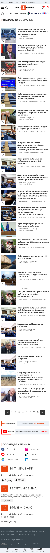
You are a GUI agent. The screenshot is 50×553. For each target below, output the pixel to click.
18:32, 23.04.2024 (24, 280)
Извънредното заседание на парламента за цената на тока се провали (31, 96)
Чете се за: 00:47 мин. (26, 38)
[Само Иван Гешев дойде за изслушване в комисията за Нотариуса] (8, 395)
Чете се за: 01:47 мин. (26, 119)
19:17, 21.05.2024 (23, 101)
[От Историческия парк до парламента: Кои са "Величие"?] (8, 68)
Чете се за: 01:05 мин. (38, 247)
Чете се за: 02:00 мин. (26, 397)
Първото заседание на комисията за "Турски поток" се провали (32, 274)
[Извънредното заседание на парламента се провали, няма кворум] (8, 84)
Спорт (23, 13)
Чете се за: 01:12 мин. (26, 263)
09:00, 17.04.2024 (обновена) (28, 361)
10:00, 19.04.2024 (24, 299)
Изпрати (7, 500)
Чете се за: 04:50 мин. (38, 217)
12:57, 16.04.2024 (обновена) (27, 396)
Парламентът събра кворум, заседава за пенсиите (32, 127)
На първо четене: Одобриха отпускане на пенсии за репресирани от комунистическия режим (31, 210)
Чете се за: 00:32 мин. (38, 85)
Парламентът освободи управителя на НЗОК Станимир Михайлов (30, 342)
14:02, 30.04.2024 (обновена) (28, 229)
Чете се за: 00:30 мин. (38, 166)
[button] (40, 550)
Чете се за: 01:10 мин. (26, 363)
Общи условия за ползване (11, 531)
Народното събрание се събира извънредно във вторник (29, 161)
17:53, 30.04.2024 (24, 217)
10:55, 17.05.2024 (24, 166)
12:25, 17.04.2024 (24, 348)
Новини (9, 13)
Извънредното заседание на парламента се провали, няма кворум (32, 80)
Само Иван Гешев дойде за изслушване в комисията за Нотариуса (31, 391)
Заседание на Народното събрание (30, 325)
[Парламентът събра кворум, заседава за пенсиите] (8, 132)
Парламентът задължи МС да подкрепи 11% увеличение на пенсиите (32, 112)
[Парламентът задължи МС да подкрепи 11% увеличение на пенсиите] (8, 116)
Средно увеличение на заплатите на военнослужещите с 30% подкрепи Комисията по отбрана (30, 377)
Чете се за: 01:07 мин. (38, 315)
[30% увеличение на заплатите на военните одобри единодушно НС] (8, 297)
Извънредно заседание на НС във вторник (32, 257)
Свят (16, 13)
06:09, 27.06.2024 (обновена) (28, 37)
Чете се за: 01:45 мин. (38, 348)
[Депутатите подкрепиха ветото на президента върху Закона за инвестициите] (8, 181)
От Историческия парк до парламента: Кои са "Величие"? (31, 64)
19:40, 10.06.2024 (24, 69)
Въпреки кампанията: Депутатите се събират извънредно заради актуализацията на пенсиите (33, 146)
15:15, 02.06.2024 (24, 85)
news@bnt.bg (10, 522)
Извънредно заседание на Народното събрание (30, 224)
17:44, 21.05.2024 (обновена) (27, 118)
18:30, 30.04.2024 (24, 201)
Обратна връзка (30, 531)
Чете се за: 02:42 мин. (26, 184)
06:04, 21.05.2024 (24, 152)
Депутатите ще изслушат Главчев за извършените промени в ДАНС (31, 47)
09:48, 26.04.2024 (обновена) (28, 261)
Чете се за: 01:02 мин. (38, 132)
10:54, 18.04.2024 (24, 315)
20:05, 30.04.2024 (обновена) (28, 182)
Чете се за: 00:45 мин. (37, 101)
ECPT (3, 534)
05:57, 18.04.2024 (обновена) (27, 329)
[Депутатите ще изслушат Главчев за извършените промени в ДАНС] (8, 51)
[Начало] (2, 13)
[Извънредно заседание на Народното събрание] (8, 229)
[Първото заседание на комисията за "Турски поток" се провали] (8, 278)
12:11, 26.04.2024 (24, 247)
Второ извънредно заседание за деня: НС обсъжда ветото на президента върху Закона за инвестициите (32, 194)
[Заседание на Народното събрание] (8, 330)
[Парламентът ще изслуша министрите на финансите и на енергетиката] (8, 35)
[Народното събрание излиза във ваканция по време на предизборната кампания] (8, 314)
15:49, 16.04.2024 (24, 385)
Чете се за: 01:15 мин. (38, 53)
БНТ (2, 2)
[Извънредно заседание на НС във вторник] (8, 262)
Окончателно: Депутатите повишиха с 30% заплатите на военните (33, 242)
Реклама (25, 288)
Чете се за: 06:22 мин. (26, 71)
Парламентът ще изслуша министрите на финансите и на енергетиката (32, 31)
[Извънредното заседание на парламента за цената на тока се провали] (8, 100)
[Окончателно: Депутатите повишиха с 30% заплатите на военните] (8, 246)
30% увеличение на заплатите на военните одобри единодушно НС (33, 293)
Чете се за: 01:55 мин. (38, 201)
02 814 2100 (9, 517)
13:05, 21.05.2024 (24, 132)
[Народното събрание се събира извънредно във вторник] (8, 165)
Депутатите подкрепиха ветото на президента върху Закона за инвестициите (32, 177)
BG (46, 2)
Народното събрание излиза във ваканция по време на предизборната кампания (31, 310)
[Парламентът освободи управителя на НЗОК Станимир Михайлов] (8, 346)
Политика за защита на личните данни (23, 534)
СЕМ (41, 531)
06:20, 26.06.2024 (24, 53)
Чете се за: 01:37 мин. (38, 385)
